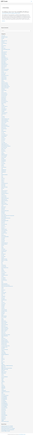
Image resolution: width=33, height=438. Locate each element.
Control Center (3, 107)
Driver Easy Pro (3, 138)
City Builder (2, 105)
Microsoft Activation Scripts (5, 210)
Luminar (2, 205)
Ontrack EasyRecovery (4, 230)
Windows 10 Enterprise (4, 322)
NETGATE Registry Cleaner (4, 220)
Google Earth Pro (3, 172)
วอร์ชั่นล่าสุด (2, 364)
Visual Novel (3, 308)
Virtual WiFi (2, 307)
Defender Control (3, 127)
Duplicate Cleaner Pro (4, 143)
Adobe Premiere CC (3, 66)
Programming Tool (3, 251)
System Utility (3, 293)
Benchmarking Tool (3, 100)
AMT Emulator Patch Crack (4, 75)
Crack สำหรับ (3, 117)
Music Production (3, 214)
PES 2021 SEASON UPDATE (5, 236)
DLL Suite (2, 132)
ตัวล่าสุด (2, 355)
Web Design (2, 313)
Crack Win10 (3, 116)
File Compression (3, 159)
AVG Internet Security (4, 95)
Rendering (2, 257)
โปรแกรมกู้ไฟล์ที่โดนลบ (4, 396)
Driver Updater (3, 142)
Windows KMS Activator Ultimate (5, 334)
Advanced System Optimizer (5, 69)
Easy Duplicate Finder (4, 147)
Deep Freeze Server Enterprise (5, 126)
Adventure (2, 71)
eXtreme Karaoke (3, 157)
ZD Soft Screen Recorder (4, 349)
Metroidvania (3, 209)
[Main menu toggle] (31, 1)
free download (3, 163)
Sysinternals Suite (3, 292)
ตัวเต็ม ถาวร (2, 358)
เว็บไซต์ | (2, 380)
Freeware (2, 164)
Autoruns (2, 91)
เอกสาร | (2, 384)
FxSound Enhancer (3, 167)
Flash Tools (2, 162)
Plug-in (2, 246)
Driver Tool (2, 141)
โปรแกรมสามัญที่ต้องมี (4, 406)
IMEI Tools (2, 188)
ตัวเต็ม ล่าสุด (2, 359)
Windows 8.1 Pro (3, 333)
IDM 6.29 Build (3, 184)
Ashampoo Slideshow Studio (5, 85)
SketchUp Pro (3, 271)
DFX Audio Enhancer (4, 128)
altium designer (3, 74)
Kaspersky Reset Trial (4, 199)
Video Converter (3, 303)
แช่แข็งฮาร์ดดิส (3, 386)
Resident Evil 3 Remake (4, 260)
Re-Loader (2, 255)
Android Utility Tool (3, 76)
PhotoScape (3, 241)
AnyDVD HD (3, 81)
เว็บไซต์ (2, 379)
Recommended (3, 256)
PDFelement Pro (3, 235)
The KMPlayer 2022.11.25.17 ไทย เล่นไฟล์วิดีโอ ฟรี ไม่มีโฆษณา (15, 12)
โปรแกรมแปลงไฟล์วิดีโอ (4, 415)
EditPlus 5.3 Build (3, 148)
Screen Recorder (3, 265)
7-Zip (2, 39)
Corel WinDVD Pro (3, 110)
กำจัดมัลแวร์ (2, 350)
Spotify (2, 282)
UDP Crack (4, 1)
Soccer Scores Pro (3, 272)
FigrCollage (2, 158)
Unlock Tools (3, 297)
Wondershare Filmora (4, 343)
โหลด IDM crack (3, 416)
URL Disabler (3, 298)
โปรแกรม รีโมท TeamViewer (4, 395)
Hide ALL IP (2, 179)
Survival (2, 288)
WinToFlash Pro (3, 338)
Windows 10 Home (3, 323)
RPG (1, 262)
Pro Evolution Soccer (4, 250)
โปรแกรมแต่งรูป (3, 411)
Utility (2, 301)
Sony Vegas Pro (3, 277)
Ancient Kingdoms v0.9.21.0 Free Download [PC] (7, 429)
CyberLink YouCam (3, 122)
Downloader (2, 137)
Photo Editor (3, 239)
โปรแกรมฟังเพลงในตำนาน (4, 405)
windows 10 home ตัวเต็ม (4, 324)
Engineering (2, 153)
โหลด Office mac (3, 417)
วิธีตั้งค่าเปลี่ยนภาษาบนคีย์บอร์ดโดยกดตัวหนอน (7, 365)
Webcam (2, 314)
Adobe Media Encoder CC (4, 64)
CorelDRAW (3, 111)
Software (2, 276)
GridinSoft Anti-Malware (4, 174)
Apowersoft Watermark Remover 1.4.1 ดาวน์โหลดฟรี (8, 428)
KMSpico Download (3, 203)
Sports (2, 281)
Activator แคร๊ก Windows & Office (5, 49)
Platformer (2, 245)
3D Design (2, 38)
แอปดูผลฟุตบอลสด (3, 390)
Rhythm (2, 261)
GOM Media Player (3, 169)
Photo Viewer (3, 240)
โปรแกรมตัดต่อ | (3, 400)
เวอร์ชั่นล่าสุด (3, 381)
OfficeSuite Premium (4, 229)
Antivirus (2, 80)
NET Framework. (3, 219)
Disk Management (3, 131)
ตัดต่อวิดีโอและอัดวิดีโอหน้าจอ (5, 354)
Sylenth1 (2, 291)
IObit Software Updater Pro (4, 193)
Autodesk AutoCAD (3, 90)
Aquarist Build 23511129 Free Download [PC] (7, 427)
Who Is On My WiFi (3, 317)
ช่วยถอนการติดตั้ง (3, 353)
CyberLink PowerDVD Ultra (4, 121)
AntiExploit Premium (4, 79)
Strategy (2, 287)
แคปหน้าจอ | (3, 385)
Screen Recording (3, 266)
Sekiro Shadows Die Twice (4, 267)
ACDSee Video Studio (4, 40)
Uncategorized (3, 296)
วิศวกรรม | (2, 375)
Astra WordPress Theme (22, 434)
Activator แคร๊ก (3, 48)
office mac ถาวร (3, 226)
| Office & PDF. (3, 35)
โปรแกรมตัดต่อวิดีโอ (3, 401)
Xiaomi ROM (3, 348)
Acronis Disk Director (4, 43)
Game (2, 168)
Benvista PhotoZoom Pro (4, 101)
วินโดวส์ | (2, 374)
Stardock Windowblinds (4, 283)
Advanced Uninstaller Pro (4, 70)
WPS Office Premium (4, 344)
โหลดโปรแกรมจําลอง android (5, 421)
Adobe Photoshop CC (4, 65)
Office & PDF (3, 225)
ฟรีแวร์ (2, 360)
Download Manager (3, 136)
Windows (2, 319)
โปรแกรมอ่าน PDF (3, 410)
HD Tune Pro (3, 178)
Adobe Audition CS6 (4, 54)
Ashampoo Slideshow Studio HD (5, 86)
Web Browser (3, 312)
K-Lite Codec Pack (3, 195)
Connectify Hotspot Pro (4, 106)
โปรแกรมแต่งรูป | (3, 412)
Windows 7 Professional (4, 329)
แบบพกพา (2, 389)
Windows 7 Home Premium (4, 328)
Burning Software (3, 102)
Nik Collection (3, 221)
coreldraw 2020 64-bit (4, 112)
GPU (2, 173)
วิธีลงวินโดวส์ (3, 370)
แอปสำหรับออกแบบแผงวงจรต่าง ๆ (5, 391)
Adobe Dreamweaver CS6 (4, 59)
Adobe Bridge (3, 55)
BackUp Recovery (3, 97)
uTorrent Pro (3, 302)
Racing (2, 252)
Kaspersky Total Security (4, 200)
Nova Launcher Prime (4, 224)
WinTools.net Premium (4, 339)
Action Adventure (3, 45)
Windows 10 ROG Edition (4, 327)
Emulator (2, 152)
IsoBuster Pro (3, 194)
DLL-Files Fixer (3, 133)
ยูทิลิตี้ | (2, 363)
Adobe (2, 50)
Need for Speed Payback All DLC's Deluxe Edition (7, 215)
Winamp (2, 318)
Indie (2, 189)
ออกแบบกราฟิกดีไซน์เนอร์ (4, 376)
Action (2, 44)
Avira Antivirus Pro (3, 96)
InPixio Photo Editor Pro (4, 190)
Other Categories (3, 231)
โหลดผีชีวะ (2, 420)
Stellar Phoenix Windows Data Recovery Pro (7, 286)
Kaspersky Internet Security (5, 198)
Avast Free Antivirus (4, 92)
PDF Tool (2, 234)
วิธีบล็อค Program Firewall (4, 369)
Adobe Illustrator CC (4, 60)
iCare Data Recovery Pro (4, 183)
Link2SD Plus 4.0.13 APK (4, 204)
